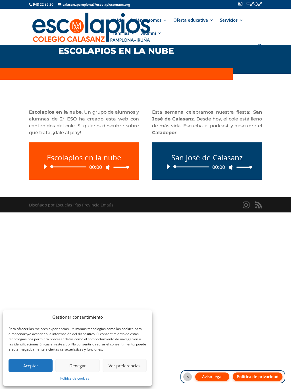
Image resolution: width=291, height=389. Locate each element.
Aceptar (30, 365)
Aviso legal (212, 376)
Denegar (77, 365)
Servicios (229, 20)
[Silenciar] (108, 167)
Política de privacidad (257, 376)
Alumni (148, 33)
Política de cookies (74, 378)
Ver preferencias (124, 365)
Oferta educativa (190, 20)
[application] (84, 167)
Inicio (118, 20)
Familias (121, 33)
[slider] (120, 167)
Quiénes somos (145, 20)
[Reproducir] (44, 166)
